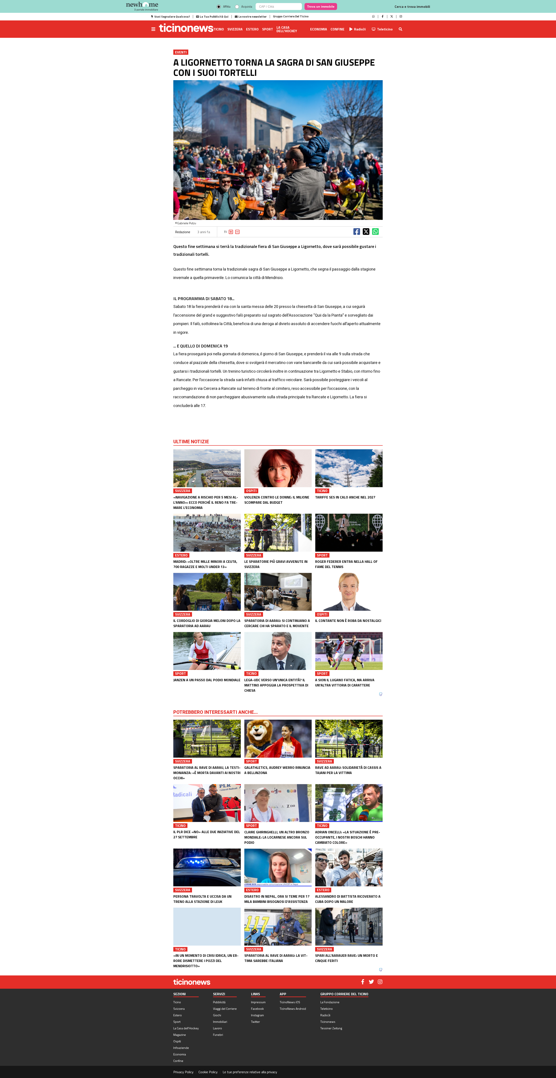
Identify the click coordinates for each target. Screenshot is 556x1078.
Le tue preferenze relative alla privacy (250, 1072)
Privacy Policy (183, 1072)
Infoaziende (181, 1047)
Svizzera (235, 29)
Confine (337, 29)
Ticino (218, 29)
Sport (267, 29)
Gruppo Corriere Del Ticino (291, 16)
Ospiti (177, 1041)
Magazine (179, 1034)
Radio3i (360, 29)
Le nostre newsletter (252, 16)
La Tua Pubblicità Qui (214, 16)
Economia (318, 29)
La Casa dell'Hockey (286, 29)
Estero (252, 29)
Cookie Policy (208, 1072)
